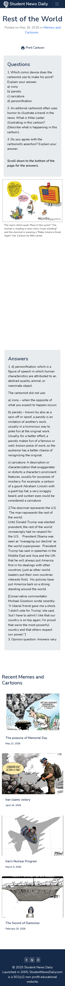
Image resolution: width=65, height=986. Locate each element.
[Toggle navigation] (57, 4)
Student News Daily (28, 4)
